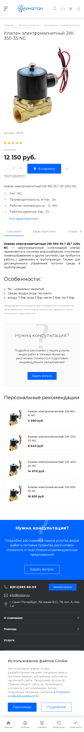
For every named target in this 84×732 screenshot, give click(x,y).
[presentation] (80, 231)
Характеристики (44, 231)
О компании (13, 618)
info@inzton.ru (20, 595)
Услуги (9, 640)
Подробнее (56, 707)
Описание (14, 231)
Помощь (10, 629)
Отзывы (72, 231)
